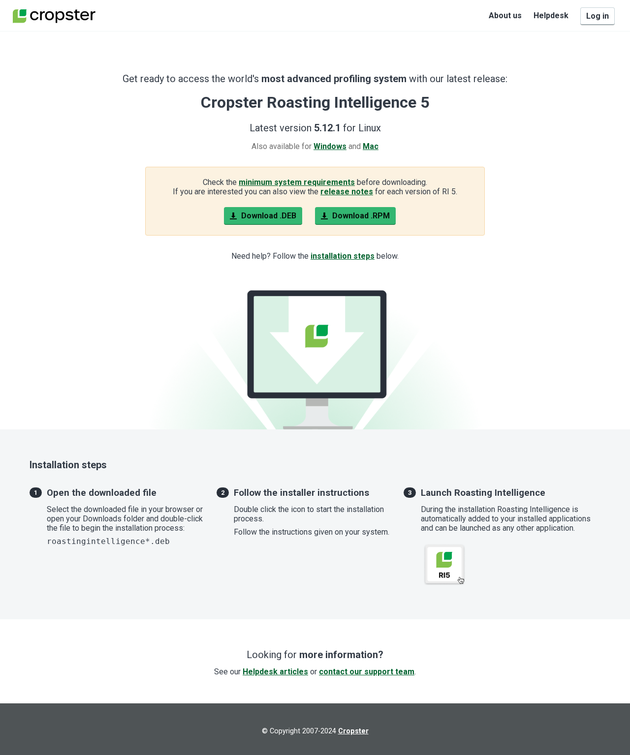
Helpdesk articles (275, 671)
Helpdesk (551, 15)
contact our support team (366, 671)
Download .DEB (267, 215)
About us (505, 15)
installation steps (343, 256)
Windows (330, 146)
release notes (346, 191)
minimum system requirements (297, 182)
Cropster (353, 731)
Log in (597, 16)
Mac (370, 146)
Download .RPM (360, 215)
